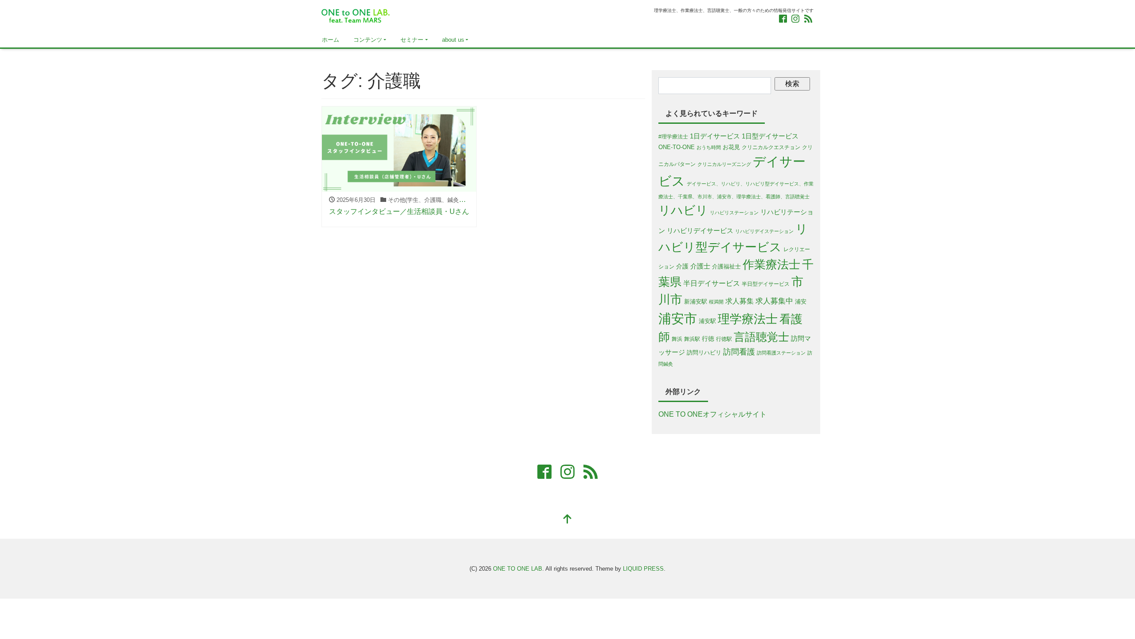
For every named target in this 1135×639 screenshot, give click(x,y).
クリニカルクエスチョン (771, 147)
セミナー (411, 39)
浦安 (800, 301)
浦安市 (677, 318)
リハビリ (683, 210)
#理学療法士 (673, 136)
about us (453, 39)
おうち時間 (709, 147)
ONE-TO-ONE (676, 147)
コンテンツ (367, 39)
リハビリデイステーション (764, 231)
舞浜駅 (692, 339)
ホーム (330, 39)
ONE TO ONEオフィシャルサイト (712, 414)
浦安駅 (707, 321)
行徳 (708, 338)
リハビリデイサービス (700, 230)
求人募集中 (774, 301)
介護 (682, 266)
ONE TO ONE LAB (517, 568)
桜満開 (716, 301)
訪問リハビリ (704, 352)
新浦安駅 (695, 301)
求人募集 (739, 301)
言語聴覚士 (761, 337)
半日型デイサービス (766, 284)
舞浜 (677, 339)
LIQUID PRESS (643, 568)
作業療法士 (771, 264)
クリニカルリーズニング (724, 164)
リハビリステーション (734, 212)
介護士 (700, 266)
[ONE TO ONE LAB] (355, 15)
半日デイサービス (711, 283)
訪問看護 (739, 351)
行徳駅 (724, 339)
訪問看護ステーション (781, 352)
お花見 (731, 147)
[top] (567, 520)
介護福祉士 (726, 266)
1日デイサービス (715, 136)
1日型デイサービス (770, 136)
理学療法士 (748, 319)
